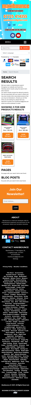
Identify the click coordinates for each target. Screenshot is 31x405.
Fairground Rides (19, 303)
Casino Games (9, 291)
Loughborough (10, 327)
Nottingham (19, 336)
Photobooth (15, 341)
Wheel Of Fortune (8, 378)
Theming (24, 370)
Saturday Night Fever (14, 356)
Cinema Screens (20, 291)
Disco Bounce (9, 300)
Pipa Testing (7, 343)
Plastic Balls (23, 343)
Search (26, 48)
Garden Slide (13, 312)
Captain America (12, 289)
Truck (20, 372)
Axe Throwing (8, 276)
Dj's (12, 302)
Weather (14, 374)
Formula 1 (17, 309)
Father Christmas (12, 307)
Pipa (26, 341)
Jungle (15, 321)
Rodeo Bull (25, 350)
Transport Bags (11, 372)
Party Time (6, 340)
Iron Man (9, 321)
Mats (14, 329)
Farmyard (24, 305)
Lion (22, 325)
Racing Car (24, 349)
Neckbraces (8, 334)
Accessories (19, 273)
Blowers (24, 278)
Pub (27, 345)
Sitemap (15, 259)
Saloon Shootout (20, 354)
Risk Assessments (8, 350)
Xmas (26, 378)
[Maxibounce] (15, 6)
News (15, 334)
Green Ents (16, 316)
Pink (22, 341)
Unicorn (7, 374)
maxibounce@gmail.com (16, 257)
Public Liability (10, 347)
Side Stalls (24, 358)
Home (5, 72)
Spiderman (16, 361)
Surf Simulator (8, 370)
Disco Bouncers (20, 300)
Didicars (13, 298)
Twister (26, 372)
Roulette (7, 354)
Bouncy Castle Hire (20, 282)
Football (22, 307)
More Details (8, 135)
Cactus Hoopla (10, 287)
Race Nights (15, 349)
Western (14, 376)
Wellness (7, 376)
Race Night (6, 349)
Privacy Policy (7, 266)
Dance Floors (21, 294)
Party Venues (15, 340)
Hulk (24, 318)
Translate (16, 57)
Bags (16, 276)
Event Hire (8, 303)
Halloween (8, 318)
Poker (3, 345)
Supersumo (24, 368)
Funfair (23, 311)
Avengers (21, 274)
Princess (22, 345)
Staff (22, 361)
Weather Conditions (20, 266)
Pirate (15, 343)
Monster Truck (23, 330)
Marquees (7, 329)
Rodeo (18, 350)
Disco (26, 298)
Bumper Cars (6, 285)
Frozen (24, 309)
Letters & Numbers (13, 325)
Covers (6, 294)
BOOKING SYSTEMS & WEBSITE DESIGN (15, 390)
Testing (17, 370)
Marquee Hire (20, 327)
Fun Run (7, 311)
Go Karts (8, 316)
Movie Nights (10, 332)
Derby (26, 296)
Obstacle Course (11, 338)
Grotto (23, 316)
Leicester (20, 323)
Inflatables (25, 320)
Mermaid (14, 330)
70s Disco (10, 273)
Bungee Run (16, 285)
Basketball (23, 276)
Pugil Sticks (21, 347)
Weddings (22, 374)
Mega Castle (21, 329)
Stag (27, 361)
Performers (6, 341)
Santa (4, 356)
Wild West (19, 378)
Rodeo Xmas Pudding (21, 352)
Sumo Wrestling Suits (10, 367)
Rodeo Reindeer (7, 352)
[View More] (7, 120)
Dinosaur (20, 298)
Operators (21, 338)
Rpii (12, 354)
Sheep (4, 358)
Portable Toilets (12, 345)
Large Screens (11, 323)
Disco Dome (6, 302)
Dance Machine (7, 296)
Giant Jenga (23, 312)
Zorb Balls (15, 379)
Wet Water (22, 376)
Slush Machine (14, 359)
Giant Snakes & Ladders (11, 314)
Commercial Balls (14, 292)
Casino (21, 289)
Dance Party (18, 296)
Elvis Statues (23, 302)
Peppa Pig (24, 340)
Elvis (16, 302)
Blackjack (6, 278)
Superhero (23, 367)
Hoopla (19, 318)
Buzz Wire (24, 285)
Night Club (22, 334)
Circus (4, 292)
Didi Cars (5, 298)
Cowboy (13, 294)
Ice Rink (4, 320)
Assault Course (11, 274)
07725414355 (15, 254)
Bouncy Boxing (21, 280)
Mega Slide (6, 330)
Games (5, 312)
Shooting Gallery (13, 358)
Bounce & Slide (9, 280)
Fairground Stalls (9, 305)
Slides (6, 359)
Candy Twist (20, 287)
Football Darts (8, 309)
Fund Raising (15, 311)
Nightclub (10, 336)
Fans (17, 305)
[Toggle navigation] (25, 42)
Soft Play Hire (6, 361)
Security (26, 356)
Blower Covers (16, 278)
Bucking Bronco (9, 283)
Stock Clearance (11, 363)
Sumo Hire (21, 363)
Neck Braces (20, 332)
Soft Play (23, 359)
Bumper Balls (21, 283)
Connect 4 (24, 292)
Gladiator (24, 314)
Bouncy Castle (8, 282)
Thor (3, 372)
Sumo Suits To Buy (15, 365)
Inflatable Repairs (14, 320)
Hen (14, 318)
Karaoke (22, 321)
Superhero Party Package (10, 368)
